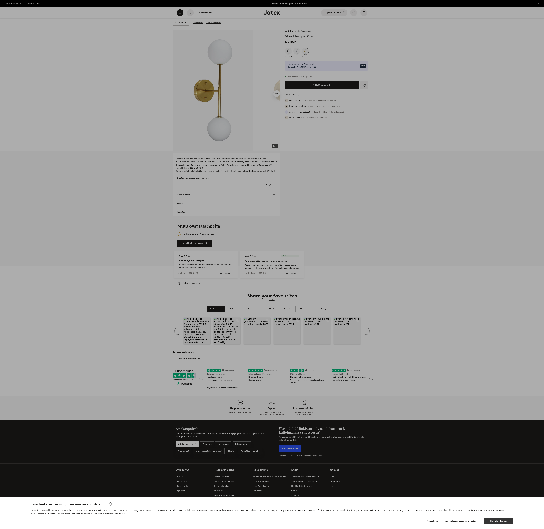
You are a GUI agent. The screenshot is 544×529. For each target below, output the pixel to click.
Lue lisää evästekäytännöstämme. (110, 513)
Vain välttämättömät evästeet (461, 521)
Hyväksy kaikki (498, 521)
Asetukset (432, 521)
